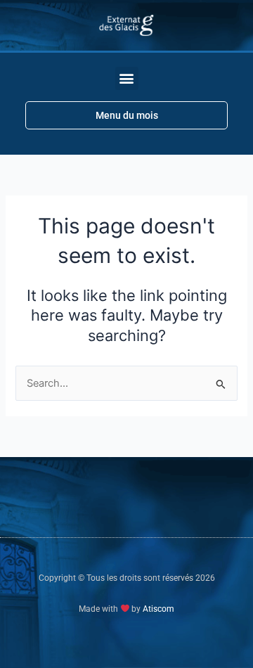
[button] (126, 78)
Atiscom (158, 609)
